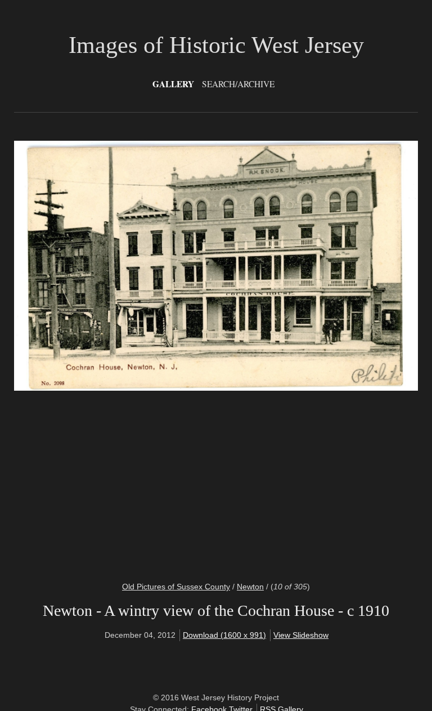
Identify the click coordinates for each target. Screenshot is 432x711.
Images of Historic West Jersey (216, 45)
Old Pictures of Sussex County (176, 586)
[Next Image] (311, 354)
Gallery (173, 84)
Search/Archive (238, 84)
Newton (250, 586)
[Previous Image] (121, 354)
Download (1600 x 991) (224, 635)
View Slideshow (300, 635)
